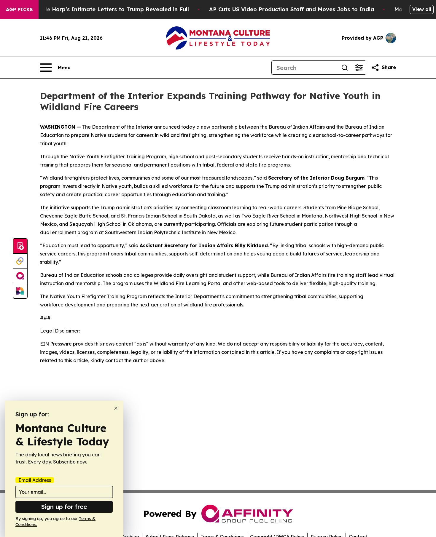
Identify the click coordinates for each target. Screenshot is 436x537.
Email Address (34, 480)
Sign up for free (64, 506)
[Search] (345, 67)
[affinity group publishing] (20, 275)
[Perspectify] (20, 261)
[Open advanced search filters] (359, 67)
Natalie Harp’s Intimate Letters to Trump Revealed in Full (109, 9)
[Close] (116, 408)
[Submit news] (20, 246)
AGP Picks (19, 9)
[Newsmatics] (20, 290)
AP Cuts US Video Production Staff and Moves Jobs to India (291, 9)
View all (421, 9)
